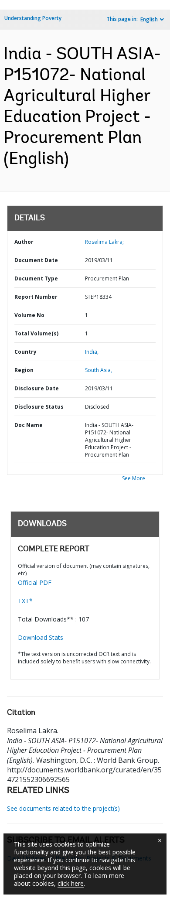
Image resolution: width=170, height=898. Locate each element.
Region (24, 370)
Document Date (36, 260)
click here (71, 883)
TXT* (25, 601)
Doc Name (28, 425)
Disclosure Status (39, 406)
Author (24, 242)
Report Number (36, 296)
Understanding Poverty (32, 18)
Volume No (29, 315)
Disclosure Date (36, 388)
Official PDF (34, 582)
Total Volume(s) (36, 333)
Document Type (36, 278)
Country (25, 351)
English (149, 19)
